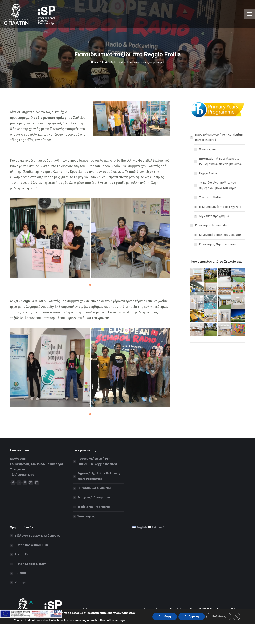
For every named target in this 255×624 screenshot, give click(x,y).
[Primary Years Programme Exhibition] (238, 329)
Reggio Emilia (208, 173)
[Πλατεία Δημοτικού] (197, 275)
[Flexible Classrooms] (197, 316)
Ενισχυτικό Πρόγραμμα (93, 497)
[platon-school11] (211, 329)
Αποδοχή (164, 616)
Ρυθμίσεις (219, 616)
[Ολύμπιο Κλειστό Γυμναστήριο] (224, 302)
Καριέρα (20, 582)
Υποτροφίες (86, 516)
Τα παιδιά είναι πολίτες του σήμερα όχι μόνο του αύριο (218, 185)
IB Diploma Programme (93, 507)
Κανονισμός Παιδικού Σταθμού (220, 235)
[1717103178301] (50, 367)
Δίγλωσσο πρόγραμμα (214, 216)
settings (120, 620)
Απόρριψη (191, 616)
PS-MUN (20, 573)
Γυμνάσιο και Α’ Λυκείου (94, 488)
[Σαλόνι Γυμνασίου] (238, 302)
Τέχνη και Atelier (210, 197)
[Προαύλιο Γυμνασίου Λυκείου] (238, 275)
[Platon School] (238, 316)
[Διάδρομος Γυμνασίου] (197, 302)
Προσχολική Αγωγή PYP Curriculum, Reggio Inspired (219, 137)
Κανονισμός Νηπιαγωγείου (217, 244)
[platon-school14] (211, 275)
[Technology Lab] (224, 289)
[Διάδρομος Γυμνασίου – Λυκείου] (224, 316)
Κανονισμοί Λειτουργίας (211, 225)
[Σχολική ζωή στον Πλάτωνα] (238, 289)
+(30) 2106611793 (22, 475)
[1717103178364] (130, 238)
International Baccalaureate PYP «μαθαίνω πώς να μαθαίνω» (220, 161)
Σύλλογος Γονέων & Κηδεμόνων (37, 535)
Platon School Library (30, 564)
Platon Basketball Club (31, 545)
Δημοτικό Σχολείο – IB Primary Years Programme (98, 476)
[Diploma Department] (197, 289)
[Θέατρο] (224, 275)
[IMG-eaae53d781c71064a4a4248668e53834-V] (130, 367)
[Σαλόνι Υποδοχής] (197, 329)
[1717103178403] (50, 238)
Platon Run (22, 554)
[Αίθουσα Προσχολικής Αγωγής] (211, 316)
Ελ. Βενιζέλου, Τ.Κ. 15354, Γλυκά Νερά (36, 464)
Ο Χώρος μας (207, 149)
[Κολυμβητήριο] (211, 302)
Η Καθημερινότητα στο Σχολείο (220, 207)
